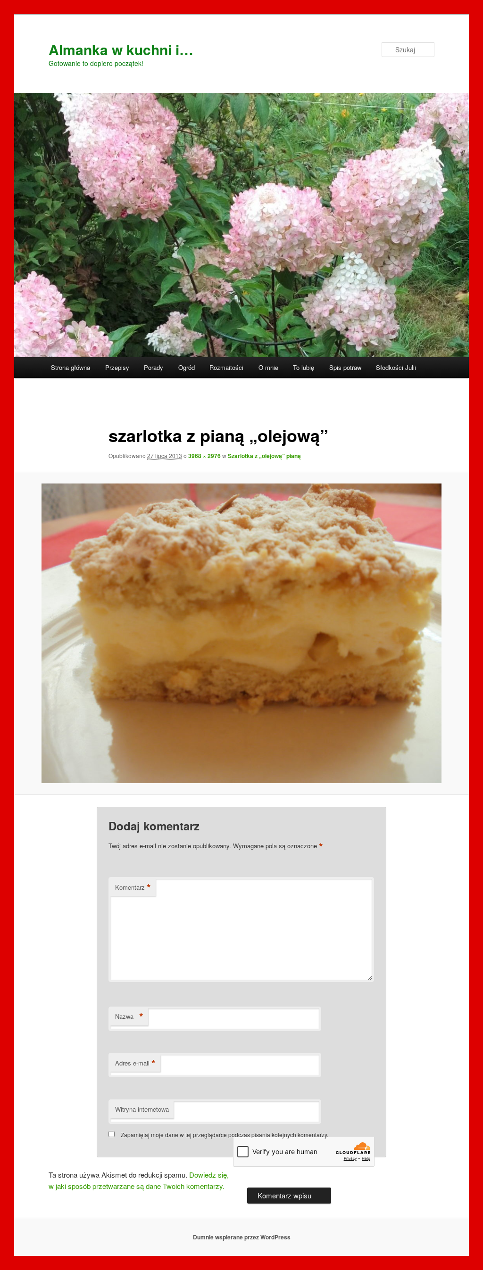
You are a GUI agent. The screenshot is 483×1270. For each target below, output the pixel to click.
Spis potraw (345, 367)
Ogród (186, 367)
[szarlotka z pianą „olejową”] (241, 633)
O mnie (268, 367)
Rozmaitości (226, 367)
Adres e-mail (135, 1063)
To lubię (303, 367)
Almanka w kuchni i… (121, 49)
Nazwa (129, 1016)
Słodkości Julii (396, 367)
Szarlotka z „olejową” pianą (264, 455)
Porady (153, 367)
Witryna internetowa (142, 1109)
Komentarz (133, 887)
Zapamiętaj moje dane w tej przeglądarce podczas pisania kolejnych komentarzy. (224, 1135)
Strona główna (70, 367)
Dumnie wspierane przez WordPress (242, 1237)
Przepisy (117, 367)
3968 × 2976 (204, 455)
